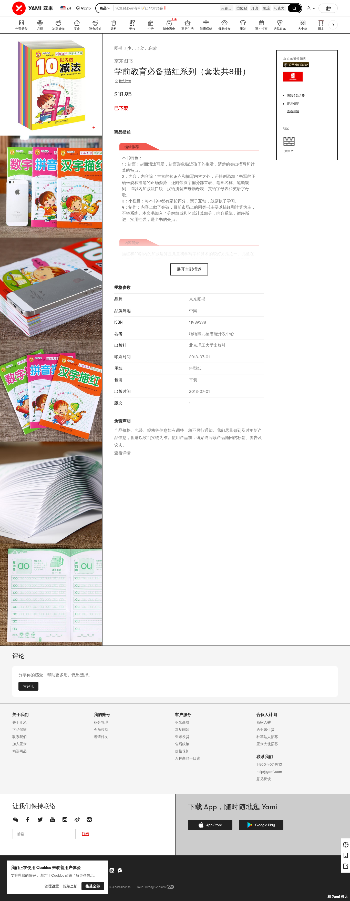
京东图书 (123, 61)
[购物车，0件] (328, 8)
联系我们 (19, 737)
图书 (118, 48)
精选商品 (19, 751)
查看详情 (122, 453)
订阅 (85, 834)
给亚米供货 (265, 730)
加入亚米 (19, 744)
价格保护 (182, 751)
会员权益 (101, 730)
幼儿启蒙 (148, 48)
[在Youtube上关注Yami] (52, 819)
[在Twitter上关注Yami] (40, 819)
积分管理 (101, 722)
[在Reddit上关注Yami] (89, 819)
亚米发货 (182, 737)
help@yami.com (269, 772)
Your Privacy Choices (151, 887)
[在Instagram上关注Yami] (65, 819)
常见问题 (182, 730)
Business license (119, 887)
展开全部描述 (189, 269)
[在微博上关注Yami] (77, 819)
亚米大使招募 (267, 744)
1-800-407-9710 (269, 764)
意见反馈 (263, 779)
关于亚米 (19, 722)
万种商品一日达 (187, 758)
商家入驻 (263, 722)
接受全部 (93, 886)
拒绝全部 (70, 886)
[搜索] (294, 8)
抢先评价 (125, 81)
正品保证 (19, 730)
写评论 (28, 686)
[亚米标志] (33, 8)
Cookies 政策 (61, 875)
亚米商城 (182, 722)
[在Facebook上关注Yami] (28, 819)
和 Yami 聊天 (337, 896)
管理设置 (52, 886)
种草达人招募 (267, 737)
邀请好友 (101, 737)
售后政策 (182, 744)
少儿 (131, 48)
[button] (83, 8)
